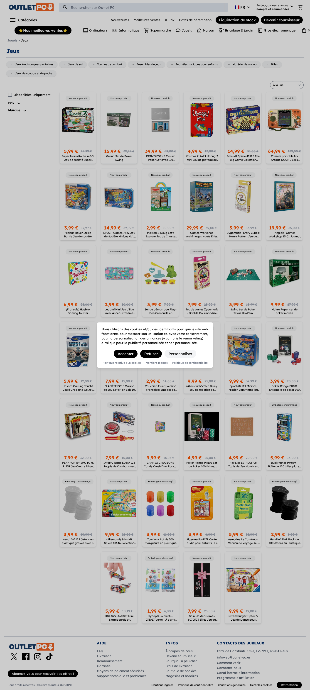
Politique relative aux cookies (122, 362)
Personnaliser (180, 353)
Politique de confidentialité (190, 362)
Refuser (151, 353)
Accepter (125, 353)
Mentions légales (157, 362)
